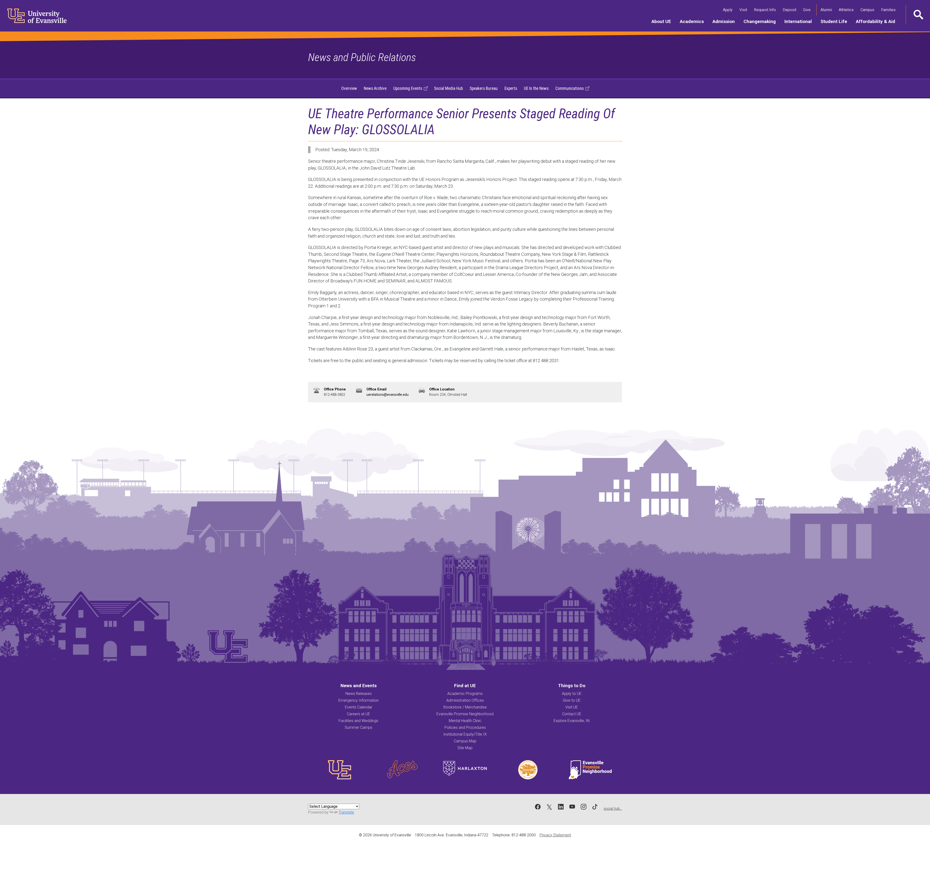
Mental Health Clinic (465, 720)
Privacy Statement (555, 835)
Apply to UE (571, 693)
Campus (868, 9)
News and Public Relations (362, 57)
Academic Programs (465, 693)
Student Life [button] (836, 21)
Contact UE (571, 714)
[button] (918, 14)
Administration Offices (465, 700)
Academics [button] (694, 21)
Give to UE (572, 700)
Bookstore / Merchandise (465, 707)
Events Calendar (358, 707)
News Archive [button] (375, 88)
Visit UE (571, 707)
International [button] (800, 21)
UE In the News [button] (536, 88)
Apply (729, 9)
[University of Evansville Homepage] (34, 15)
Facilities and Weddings (358, 720)
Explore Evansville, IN (571, 720)
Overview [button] (349, 88)
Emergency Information (358, 700)
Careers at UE (358, 714)
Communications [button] (569, 88)
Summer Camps (358, 727)
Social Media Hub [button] (448, 88)
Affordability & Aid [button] (877, 21)
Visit (744, 9)
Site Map (465, 748)
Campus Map (465, 741)
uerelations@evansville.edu (387, 395)
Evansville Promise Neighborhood (465, 714)
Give (808, 9)
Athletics (847, 9)
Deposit (789, 10)
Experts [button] (510, 88)
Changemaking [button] (762, 21)
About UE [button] (663, 21)
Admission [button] (726, 21)
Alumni (827, 9)
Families (889, 9)
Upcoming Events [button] (407, 88)
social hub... (613, 809)
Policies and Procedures (465, 727)
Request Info (766, 9)
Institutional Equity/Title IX (465, 734)
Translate (346, 812)
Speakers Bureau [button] (484, 88)
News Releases (358, 693)
